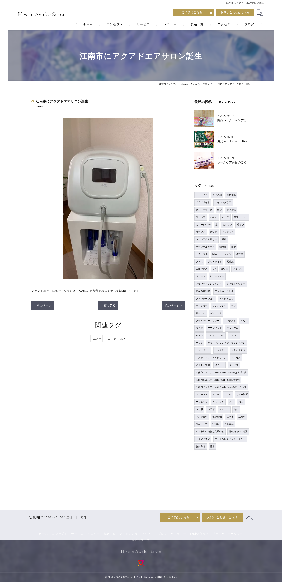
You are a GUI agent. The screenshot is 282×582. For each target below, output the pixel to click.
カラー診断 (242, 394)
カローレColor (203, 224)
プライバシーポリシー (207, 320)
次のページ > (173, 305)
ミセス (244, 320)
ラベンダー (202, 306)
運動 (233, 306)
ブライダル (232, 328)
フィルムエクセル (224, 291)
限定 (233, 247)
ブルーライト (215, 261)
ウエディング (215, 328)
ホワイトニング (216, 335)
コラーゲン (218, 402)
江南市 (230, 416)
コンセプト (202, 394)
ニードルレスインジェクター (230, 439)
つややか (200, 232)
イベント (233, 335)
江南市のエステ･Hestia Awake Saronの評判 (218, 379)
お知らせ (200, 446)
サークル (200, 313)
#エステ (96, 338)
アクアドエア (203, 439)
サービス (233, 365)
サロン (199, 342)
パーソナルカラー (205, 247)
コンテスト (230, 320)
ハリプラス (228, 232)
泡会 (236, 409)
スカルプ (200, 217)
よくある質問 (203, 365)
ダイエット (216, 313)
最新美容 (229, 424)
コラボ (211, 409)
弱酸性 (223, 247)
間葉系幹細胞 (203, 291)
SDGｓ (224, 269)
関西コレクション (221, 254)
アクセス (236, 357)
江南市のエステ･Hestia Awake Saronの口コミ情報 (221, 387)
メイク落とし (226, 298)
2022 (240, 402)
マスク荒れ (202, 416)
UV (214, 269)
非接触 (215, 424)
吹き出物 (217, 416)
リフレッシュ (241, 217)
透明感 (213, 232)
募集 (212, 446)
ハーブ (225, 217)
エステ (215, 394)
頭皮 (219, 210)
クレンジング (219, 306)
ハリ (231, 402)
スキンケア (202, 424)
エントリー (221, 350)
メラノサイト (203, 202)
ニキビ (227, 394)
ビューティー (217, 276)
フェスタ (237, 269)
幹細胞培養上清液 (238, 431)
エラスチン (202, 402)
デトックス (202, 195)
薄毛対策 (231, 210)
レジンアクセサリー (206, 239)
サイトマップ (141, 540)
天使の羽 (217, 195)
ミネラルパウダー (236, 283)
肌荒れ (242, 416)
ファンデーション (205, 298)
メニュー (219, 365)
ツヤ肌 (199, 409)
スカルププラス (204, 210)
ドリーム (200, 276)
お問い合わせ (238, 350)
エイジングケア (223, 202)
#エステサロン (115, 338)
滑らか (240, 224)
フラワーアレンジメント (209, 283)
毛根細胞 (231, 195)
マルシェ (224, 409)
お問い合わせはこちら (235, 12)
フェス (199, 261)
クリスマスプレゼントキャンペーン (226, 342)
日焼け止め (202, 269)
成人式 (199, 328)
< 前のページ (42, 305)
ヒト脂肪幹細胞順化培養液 (210, 431)
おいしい (227, 224)
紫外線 (230, 261)
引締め (213, 217)
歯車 (224, 239)
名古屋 (239, 254)
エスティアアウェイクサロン (211, 357)
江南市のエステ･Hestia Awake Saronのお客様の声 (221, 372)
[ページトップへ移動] (249, 517)
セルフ (199, 335)
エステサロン (203, 350)
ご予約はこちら (192, 12)
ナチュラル (202, 254)
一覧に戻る (108, 305)
